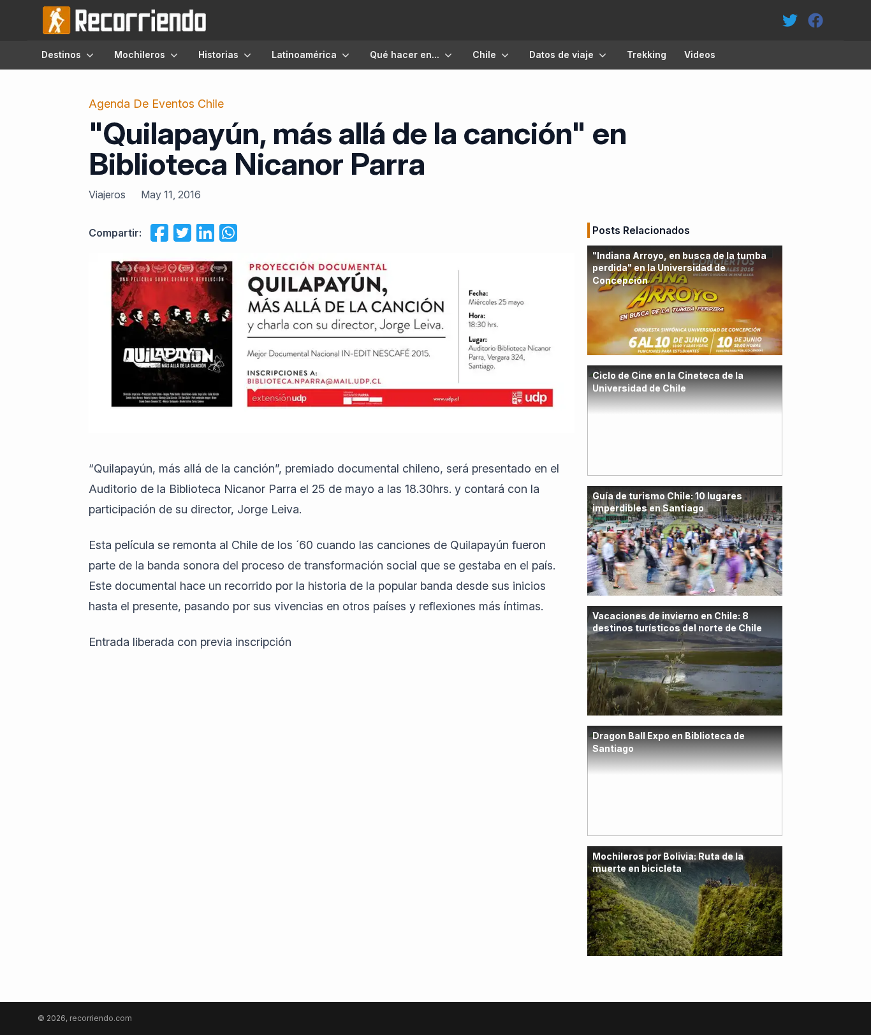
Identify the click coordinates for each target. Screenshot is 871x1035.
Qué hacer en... (404, 54)
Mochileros (139, 54)
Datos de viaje (561, 54)
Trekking (646, 54)
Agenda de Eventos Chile (156, 103)
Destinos (61, 54)
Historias (218, 54)
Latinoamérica (304, 54)
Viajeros (107, 194)
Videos (699, 54)
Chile (484, 54)
